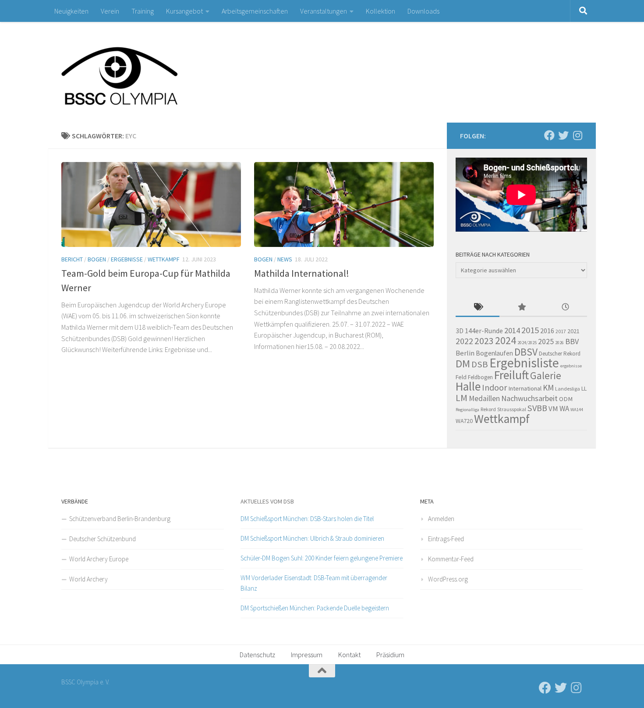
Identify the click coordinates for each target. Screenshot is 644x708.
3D (460, 331)
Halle (468, 386)
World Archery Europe (98, 559)
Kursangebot (184, 11)
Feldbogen (480, 377)
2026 (559, 342)
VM (553, 408)
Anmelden (441, 518)
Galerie (545, 375)
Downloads (423, 11)
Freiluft (511, 375)
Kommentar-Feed (451, 559)
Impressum (306, 654)
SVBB (537, 408)
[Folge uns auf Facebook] (549, 135)
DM (463, 363)
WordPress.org (448, 579)
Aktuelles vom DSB (267, 501)
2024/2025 (527, 342)
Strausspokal (511, 409)
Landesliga (567, 388)
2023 (484, 341)
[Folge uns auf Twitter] (563, 135)
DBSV (526, 351)
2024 (505, 340)
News (284, 259)
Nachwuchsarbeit (529, 398)
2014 (512, 330)
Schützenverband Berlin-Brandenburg (119, 518)
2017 (561, 331)
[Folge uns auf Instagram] (577, 135)
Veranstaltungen (323, 11)
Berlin (465, 353)
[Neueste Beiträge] (565, 307)
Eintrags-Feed (446, 539)
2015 (530, 330)
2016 (547, 330)
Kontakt (349, 654)
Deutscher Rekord (559, 353)
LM (461, 398)
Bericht (72, 259)
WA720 (464, 421)
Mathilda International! (301, 273)
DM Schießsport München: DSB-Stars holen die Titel (307, 518)
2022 (464, 341)
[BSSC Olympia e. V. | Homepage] (140, 72)
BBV (572, 341)
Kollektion (380, 11)
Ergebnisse (127, 259)
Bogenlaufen (494, 353)
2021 (573, 331)
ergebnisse (571, 366)
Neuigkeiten (71, 11)
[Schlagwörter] (477, 307)
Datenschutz (257, 654)
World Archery (88, 579)
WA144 (576, 409)
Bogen (97, 259)
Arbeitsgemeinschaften (255, 11)
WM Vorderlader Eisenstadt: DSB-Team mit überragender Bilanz (314, 583)
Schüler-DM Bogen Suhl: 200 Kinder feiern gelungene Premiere (322, 558)
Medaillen (484, 398)
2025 (546, 341)
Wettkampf (164, 259)
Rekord (488, 409)
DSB (479, 364)
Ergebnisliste (524, 363)
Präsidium (390, 654)
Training (142, 11)
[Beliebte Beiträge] (521, 307)
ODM (566, 399)
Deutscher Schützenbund (102, 539)
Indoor (494, 387)
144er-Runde (484, 330)
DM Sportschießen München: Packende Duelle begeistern (315, 608)
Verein (110, 11)
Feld (461, 377)
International (524, 388)
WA (564, 408)
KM (548, 387)
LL (584, 388)
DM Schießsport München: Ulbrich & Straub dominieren (312, 538)
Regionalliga (467, 409)
